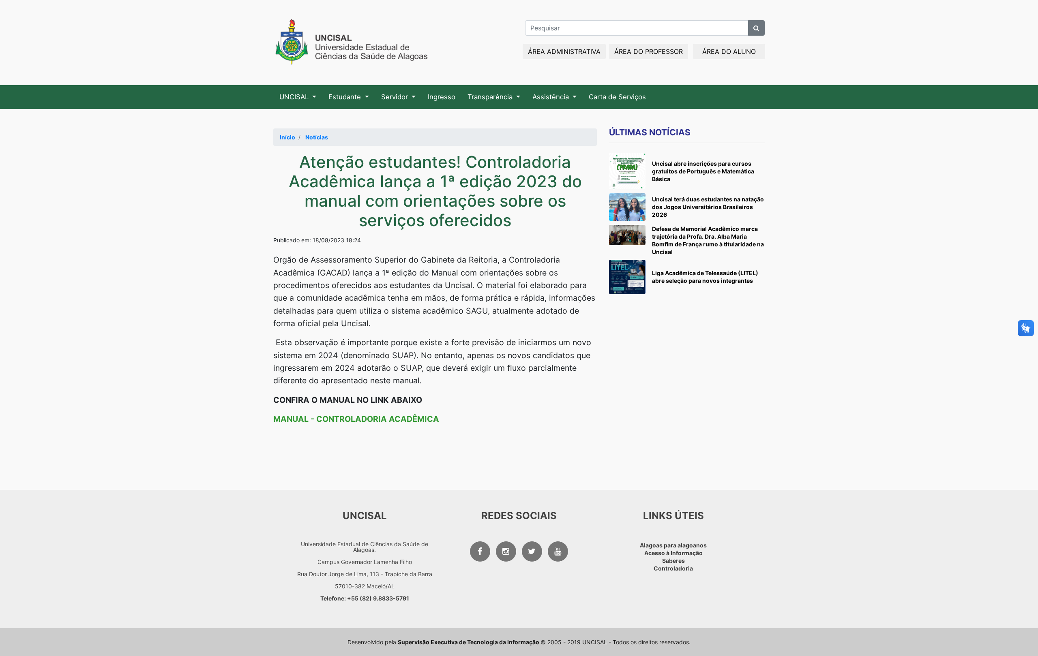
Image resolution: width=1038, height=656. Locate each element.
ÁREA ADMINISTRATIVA (564, 51)
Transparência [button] (491, 97)
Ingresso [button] (441, 97)
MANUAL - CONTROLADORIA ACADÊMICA (356, 419)
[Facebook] (480, 551)
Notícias (316, 137)
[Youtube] (558, 551)
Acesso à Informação (673, 552)
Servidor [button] (395, 97)
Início (287, 137)
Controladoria (673, 568)
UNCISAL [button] (295, 97)
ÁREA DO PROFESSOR (648, 51)
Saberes (673, 560)
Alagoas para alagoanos (673, 545)
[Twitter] (532, 551)
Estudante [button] (345, 97)
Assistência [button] (551, 97)
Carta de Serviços (617, 97)
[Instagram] (506, 551)
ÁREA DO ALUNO (729, 51)
